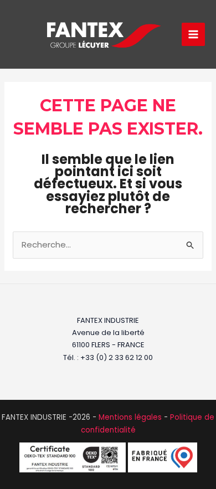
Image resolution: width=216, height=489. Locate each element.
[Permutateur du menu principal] (193, 35)
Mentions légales (130, 417)
